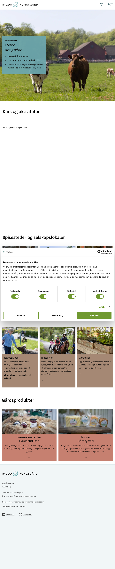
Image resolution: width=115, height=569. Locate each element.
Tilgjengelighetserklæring (14, 506)
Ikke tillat (21, 315)
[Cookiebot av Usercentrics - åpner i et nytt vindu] (99, 252)
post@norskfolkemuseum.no (23, 495)
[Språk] (101, 4)
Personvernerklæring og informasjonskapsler (23, 501)
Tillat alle (94, 315)
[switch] (43, 296)
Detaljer (102, 307)
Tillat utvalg (57, 315)
